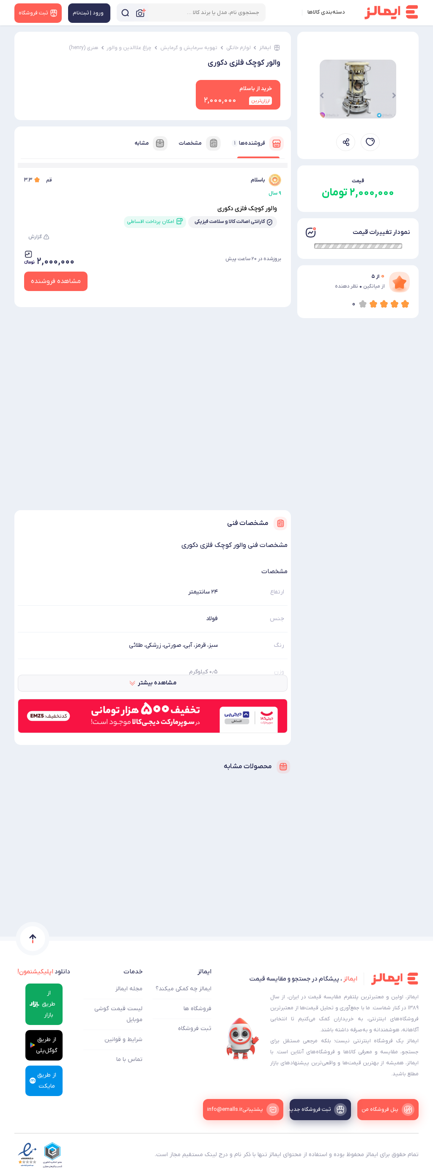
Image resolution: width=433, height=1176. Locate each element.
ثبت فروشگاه (194, 1029)
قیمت (358, 181)
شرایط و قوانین (123, 1040)
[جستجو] (125, 12)
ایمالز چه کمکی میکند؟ (183, 989)
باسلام (258, 180)
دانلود (43, 971)
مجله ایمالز (129, 989)
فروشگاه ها (197, 1009)
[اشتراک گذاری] (345, 142)
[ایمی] (243, 1039)
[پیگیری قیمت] (370, 142)
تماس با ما (129, 1059)
